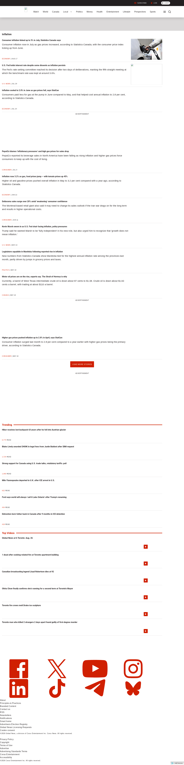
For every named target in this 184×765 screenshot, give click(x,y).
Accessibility (6, 757)
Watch (36, 12)
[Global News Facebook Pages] (19, 677)
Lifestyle (126, 12)
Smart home (5, 721)
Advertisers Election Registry (14, 724)
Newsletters (5, 715)
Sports (153, 12)
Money (90, 12)
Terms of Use (6, 745)
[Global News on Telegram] (95, 697)
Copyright (4, 742)
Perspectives (140, 12)
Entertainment (113, 12)
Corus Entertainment (10, 754)
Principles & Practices (10, 703)
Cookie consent (7, 730)
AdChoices (179, 763)
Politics (79, 12)
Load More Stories (82, 365)
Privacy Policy (7, 739)
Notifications (6, 718)
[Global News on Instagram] (133, 677)
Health (100, 12)
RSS (2, 712)
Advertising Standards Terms (13, 751)
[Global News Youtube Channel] (95, 677)
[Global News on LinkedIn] (19, 697)
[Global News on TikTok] (57, 697)
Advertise (4, 748)
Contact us (5, 709)
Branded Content (8, 706)
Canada (55, 12)
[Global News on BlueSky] (133, 697)
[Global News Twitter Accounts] (57, 677)
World (45, 12)
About (3, 700)
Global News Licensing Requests (16, 727)
